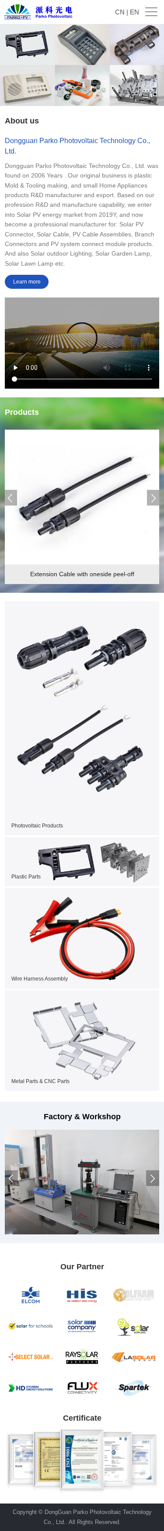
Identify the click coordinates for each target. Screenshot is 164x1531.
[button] (11, 498)
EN (134, 12)
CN (120, 12)
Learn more (27, 282)
